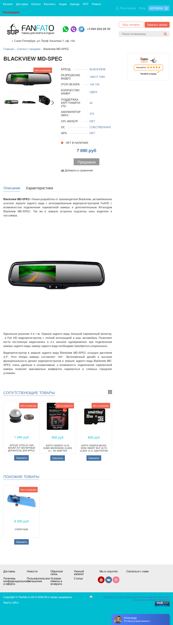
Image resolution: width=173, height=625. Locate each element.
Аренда (74, 4)
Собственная (100, 127)
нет (92, 121)
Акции (63, 4)
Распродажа (11, 12)
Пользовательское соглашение (35, 579)
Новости (32, 571)
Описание (11, 187)
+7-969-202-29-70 (98, 29)
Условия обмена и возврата (56, 581)
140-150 (95, 84)
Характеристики (39, 187)
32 (91, 103)
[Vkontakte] (108, 580)
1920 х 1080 (97, 77)
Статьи (78, 578)
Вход (142, 8)
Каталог (8, 4)
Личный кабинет (79, 572)
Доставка (22, 4)
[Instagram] (116, 580)
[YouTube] (101, 580)
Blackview (97, 69)
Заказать (21, 458)
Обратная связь (57, 572)
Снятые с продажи (28, 49)
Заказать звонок (157, 25)
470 (92, 113)
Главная (8, 49)
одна (93, 92)
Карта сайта (10, 602)
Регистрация (127, 8)
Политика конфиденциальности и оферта (11, 581)
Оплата (36, 4)
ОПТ (86, 4)
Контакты (50, 4)
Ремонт (96, 4)
